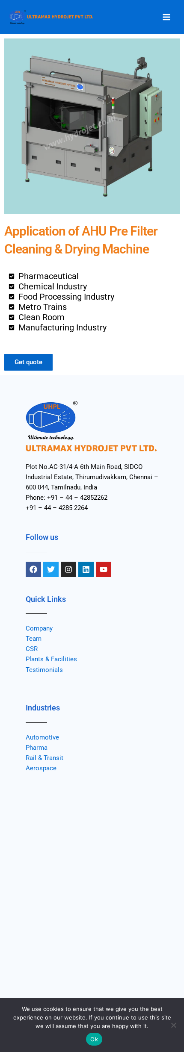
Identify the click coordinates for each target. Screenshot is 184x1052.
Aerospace (41, 768)
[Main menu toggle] (166, 17)
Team (34, 638)
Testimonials (44, 670)
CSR (32, 649)
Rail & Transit (44, 758)
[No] (173, 1025)
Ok (94, 1039)
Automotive (42, 737)
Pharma (36, 747)
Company (39, 628)
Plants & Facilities (51, 659)
